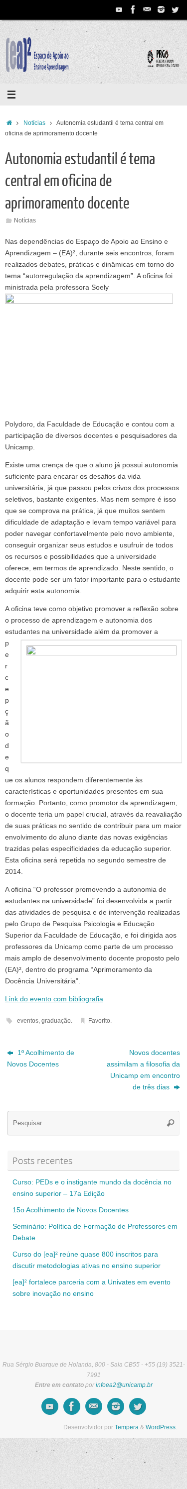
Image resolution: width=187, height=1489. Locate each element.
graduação (56, 1020)
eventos (27, 1020)
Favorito (99, 1020)
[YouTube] (119, 9)
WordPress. (161, 1427)
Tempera (127, 1427)
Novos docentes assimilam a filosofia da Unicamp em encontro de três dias (143, 1070)
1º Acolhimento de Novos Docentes (40, 1058)
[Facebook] (133, 9)
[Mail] (147, 9)
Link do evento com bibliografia (54, 999)
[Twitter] (175, 9)
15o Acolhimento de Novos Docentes (70, 1210)
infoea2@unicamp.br (124, 1385)
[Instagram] (161, 9)
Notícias (34, 122)
